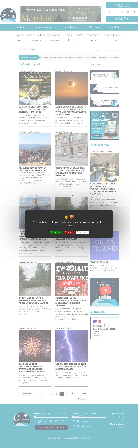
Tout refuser (69, 232)
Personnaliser (82, 232)
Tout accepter (56, 232)
